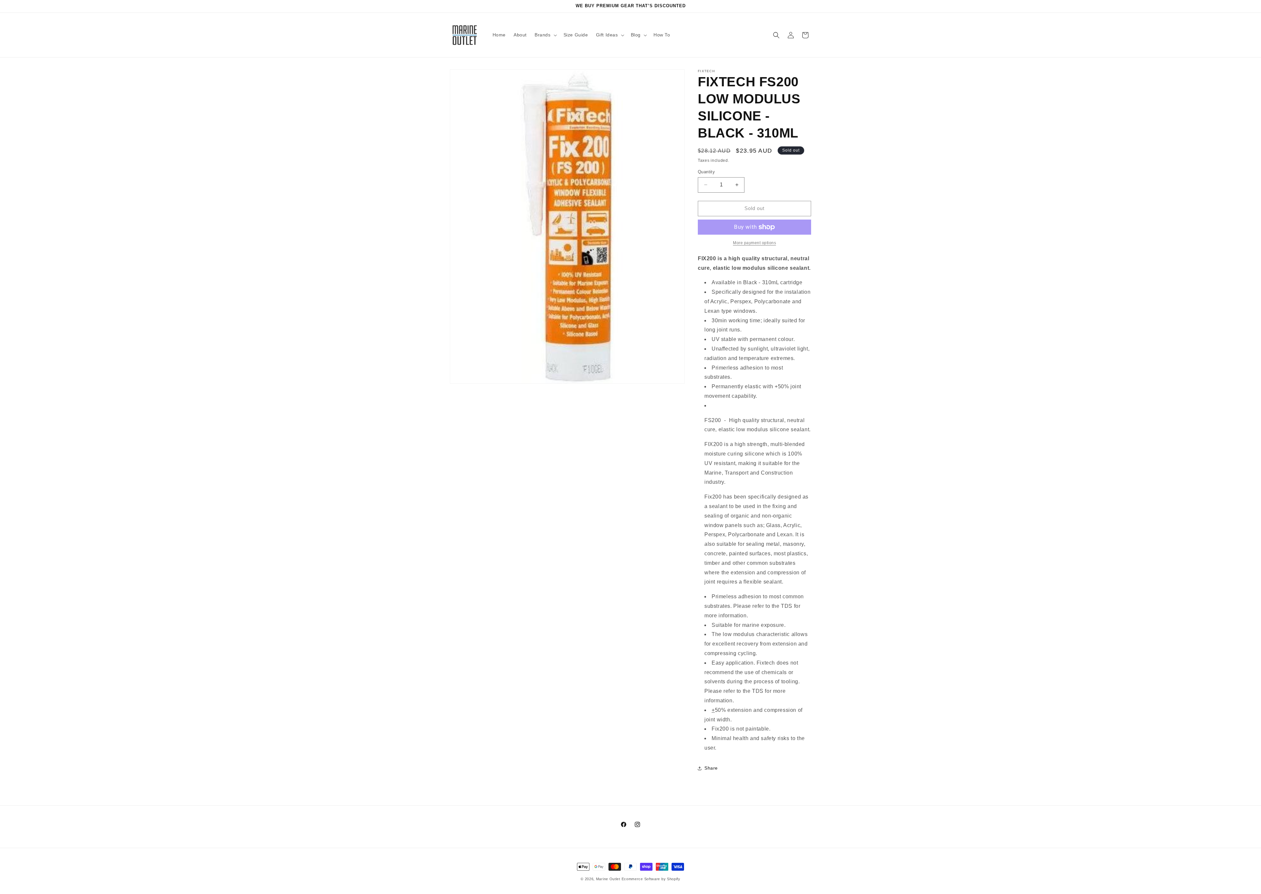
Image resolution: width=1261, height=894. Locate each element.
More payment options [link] (754, 243)
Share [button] (711, 768)
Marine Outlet (608, 879)
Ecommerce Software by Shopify (651, 879)
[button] (545, 35)
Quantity (706, 171)
